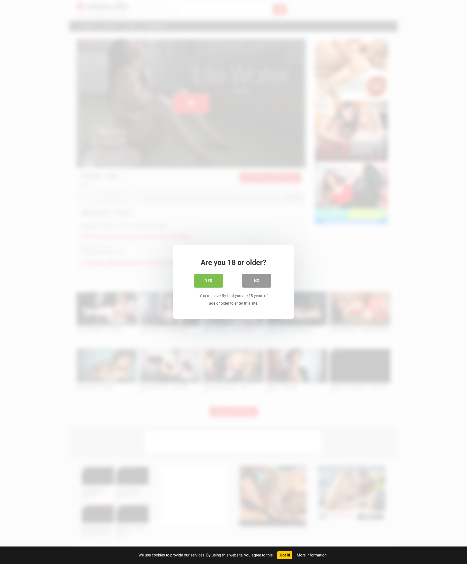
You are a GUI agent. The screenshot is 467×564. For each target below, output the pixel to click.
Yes (208, 280)
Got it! (285, 555)
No (256, 280)
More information (312, 555)
